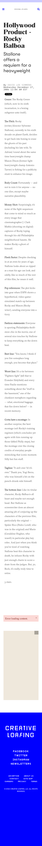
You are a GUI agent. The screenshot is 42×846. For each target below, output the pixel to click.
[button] (36, 632)
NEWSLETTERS (21, 764)
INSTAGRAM (21, 759)
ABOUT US (29, 776)
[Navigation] (2, 9)
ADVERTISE (13, 776)
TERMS (34, 782)
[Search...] (38, 9)
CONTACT (14, 779)
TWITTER (21, 755)
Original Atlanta (21, 9)
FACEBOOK (21, 751)
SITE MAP (28, 779)
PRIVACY (22, 782)
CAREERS (9, 782)
